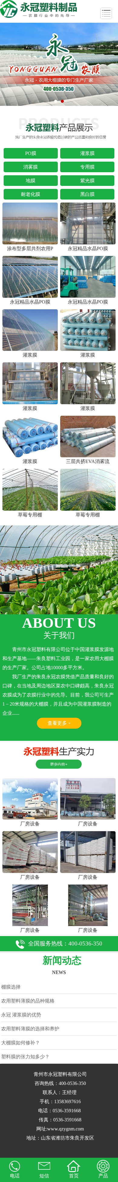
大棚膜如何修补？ (20, 1042)
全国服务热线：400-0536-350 (65, 943)
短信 (44, 1175)
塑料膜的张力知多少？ (25, 1056)
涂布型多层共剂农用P (30, 248)
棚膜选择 (11, 986)
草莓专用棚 (30, 514)
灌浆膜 (87, 153)
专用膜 (87, 167)
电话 (15, 1175)
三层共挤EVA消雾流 (88, 461)
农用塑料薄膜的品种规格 (27, 1000)
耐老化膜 (30, 194)
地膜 (30, 180)
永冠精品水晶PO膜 (88, 248)
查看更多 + (59, 723)
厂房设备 (30, 823)
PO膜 (30, 153)
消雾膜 (30, 167)
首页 (74, 1175)
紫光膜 (87, 180)
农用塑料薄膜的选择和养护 (30, 1028)
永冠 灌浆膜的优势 (21, 1014)
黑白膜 (87, 194)
